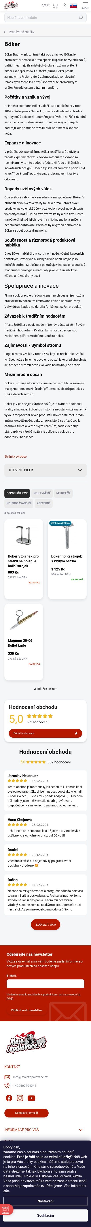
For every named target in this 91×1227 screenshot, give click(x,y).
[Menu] (85, 5)
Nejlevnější (42, 493)
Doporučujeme (17, 493)
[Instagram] (19, 1097)
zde (6, 1191)
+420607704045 (24, 1085)
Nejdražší (63, 493)
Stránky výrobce (15, 456)
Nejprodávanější (19, 503)
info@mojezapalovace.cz (30, 1077)
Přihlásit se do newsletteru (27, 1010)
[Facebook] (8, 1097)
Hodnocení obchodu (45, 751)
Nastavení (45, 1201)
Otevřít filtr (21, 470)
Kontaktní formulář (26, 1112)
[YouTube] (31, 1097)
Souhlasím (45, 1215)
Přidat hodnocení (23, 733)
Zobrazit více (46, 924)
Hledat (81, 17)
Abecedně (43, 503)
